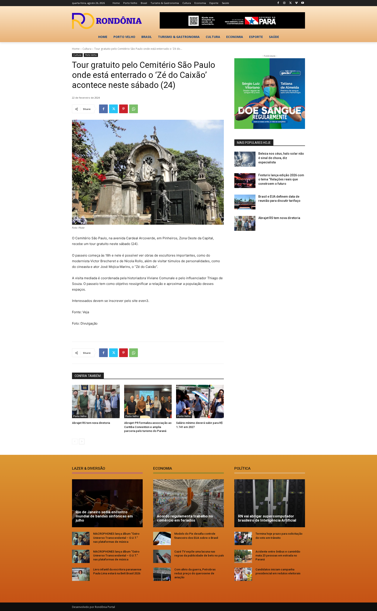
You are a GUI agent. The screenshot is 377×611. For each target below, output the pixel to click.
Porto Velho (91, 54)
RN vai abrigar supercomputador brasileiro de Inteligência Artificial (267, 518)
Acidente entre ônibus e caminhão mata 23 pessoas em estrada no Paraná (277, 555)
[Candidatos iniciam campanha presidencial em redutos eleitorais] (243, 574)
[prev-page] (74, 441)
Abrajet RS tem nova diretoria (91, 422)
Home (76, 49)
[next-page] (81, 441)
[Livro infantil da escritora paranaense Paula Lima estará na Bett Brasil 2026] (81, 574)
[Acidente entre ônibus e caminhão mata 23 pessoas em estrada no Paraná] (243, 556)
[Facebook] (278, 3)
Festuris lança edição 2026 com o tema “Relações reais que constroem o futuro (281, 179)
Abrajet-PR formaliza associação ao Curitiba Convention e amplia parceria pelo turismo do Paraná (147, 426)
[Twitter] (290, 3)
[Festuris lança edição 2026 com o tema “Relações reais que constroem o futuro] (244, 180)
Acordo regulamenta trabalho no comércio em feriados (185, 518)
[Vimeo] (296, 3)
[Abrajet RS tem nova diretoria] (96, 401)
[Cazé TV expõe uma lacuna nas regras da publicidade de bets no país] (162, 556)
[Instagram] (284, 3)
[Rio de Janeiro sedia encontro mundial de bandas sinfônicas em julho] (107, 503)
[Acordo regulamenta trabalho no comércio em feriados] (188, 503)
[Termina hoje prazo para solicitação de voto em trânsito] (243, 538)
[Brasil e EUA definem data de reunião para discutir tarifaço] (244, 202)
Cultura (86, 49)
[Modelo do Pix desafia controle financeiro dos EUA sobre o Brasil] (162, 538)
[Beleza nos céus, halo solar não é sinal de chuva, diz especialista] (244, 159)
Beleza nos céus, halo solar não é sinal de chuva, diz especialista (281, 158)
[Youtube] (302, 3)
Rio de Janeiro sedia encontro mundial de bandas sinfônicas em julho (104, 516)
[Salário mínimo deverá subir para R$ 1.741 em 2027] (200, 401)
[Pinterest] (123, 108)
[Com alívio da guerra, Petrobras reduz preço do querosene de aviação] (162, 574)
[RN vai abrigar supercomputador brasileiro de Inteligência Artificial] (269, 503)
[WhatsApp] (133, 108)
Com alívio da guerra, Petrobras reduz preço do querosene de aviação (195, 573)
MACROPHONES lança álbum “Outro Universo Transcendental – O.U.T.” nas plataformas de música (116, 537)
